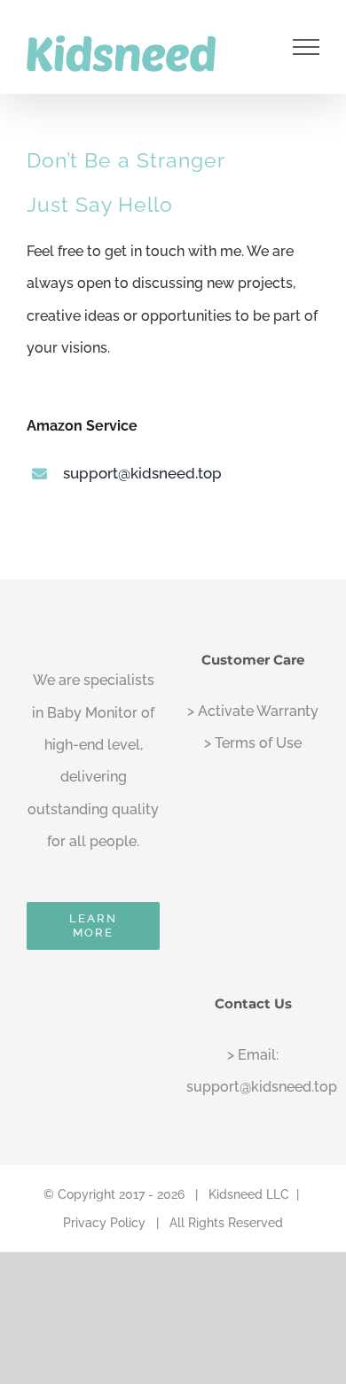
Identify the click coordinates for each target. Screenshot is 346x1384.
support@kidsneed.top (142, 473)
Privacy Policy (104, 1223)
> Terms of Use (253, 743)
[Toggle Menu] (306, 47)
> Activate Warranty (252, 711)
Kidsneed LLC (248, 1194)
